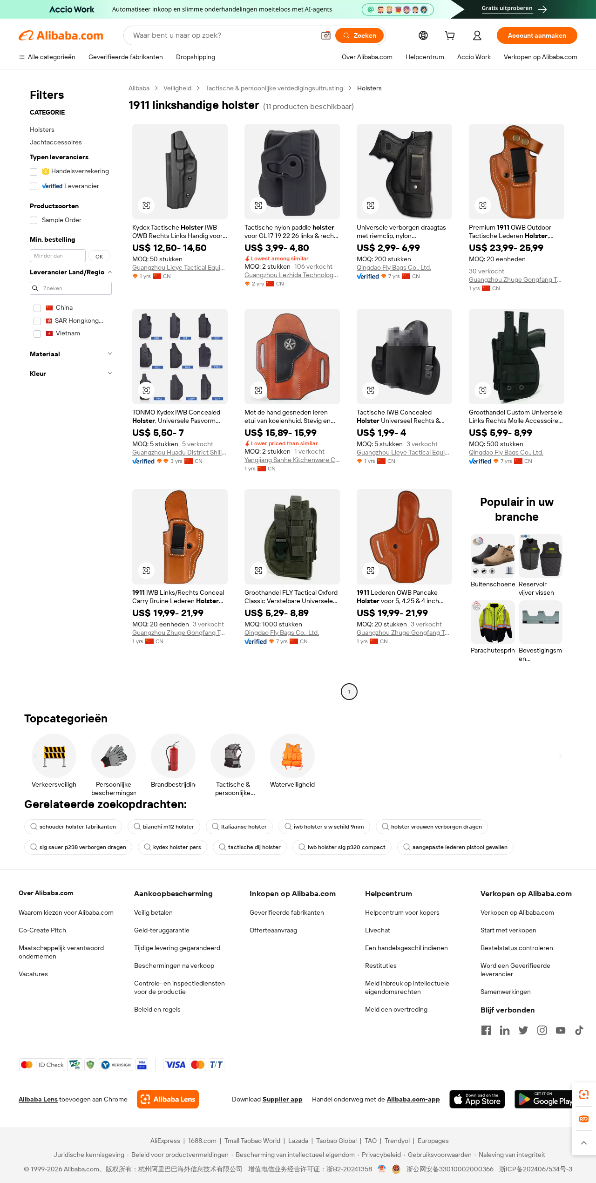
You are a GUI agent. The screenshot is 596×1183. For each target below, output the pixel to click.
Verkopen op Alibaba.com (517, 912)
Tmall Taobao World (252, 1140)
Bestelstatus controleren (517, 948)
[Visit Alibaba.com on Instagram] (542, 1030)
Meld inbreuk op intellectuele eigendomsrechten (407, 987)
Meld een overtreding (396, 1009)
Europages (433, 1140)
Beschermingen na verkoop (174, 965)
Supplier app (283, 1099)
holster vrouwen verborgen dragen (436, 826)
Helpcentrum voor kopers (402, 912)
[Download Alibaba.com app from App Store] (477, 1099)
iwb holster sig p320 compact (347, 847)
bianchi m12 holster (168, 826)
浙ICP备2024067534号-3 (535, 1169)
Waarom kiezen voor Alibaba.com (66, 912)
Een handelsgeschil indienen (406, 948)
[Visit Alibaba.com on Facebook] (486, 1030)
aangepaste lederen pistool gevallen (460, 847)
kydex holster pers (177, 847)
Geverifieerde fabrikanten (287, 912)
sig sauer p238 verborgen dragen (83, 847)
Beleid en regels (157, 1009)
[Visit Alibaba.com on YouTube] (560, 1030)
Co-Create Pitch (42, 930)
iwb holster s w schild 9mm (329, 826)
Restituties (381, 965)
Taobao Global (336, 1140)
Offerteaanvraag (273, 930)
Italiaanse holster (244, 826)
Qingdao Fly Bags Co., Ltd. (394, 267)
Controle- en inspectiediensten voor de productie (179, 987)
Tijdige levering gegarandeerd (177, 948)
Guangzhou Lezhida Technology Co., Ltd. (292, 275)
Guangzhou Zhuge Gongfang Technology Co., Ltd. (516, 279)
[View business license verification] (382, 1169)
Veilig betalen (153, 912)
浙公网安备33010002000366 (450, 1169)
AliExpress (165, 1140)
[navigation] (70, 391)
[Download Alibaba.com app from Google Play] (546, 1099)
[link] (584, 1094)
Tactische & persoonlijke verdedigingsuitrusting (274, 88)
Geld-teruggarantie (162, 930)
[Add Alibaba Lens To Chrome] (168, 1099)
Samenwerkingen (506, 991)
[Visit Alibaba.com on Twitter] (523, 1030)
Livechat (377, 930)
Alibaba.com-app (413, 1099)
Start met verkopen (508, 930)
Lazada (298, 1140)
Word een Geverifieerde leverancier (515, 970)
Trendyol (397, 1140)
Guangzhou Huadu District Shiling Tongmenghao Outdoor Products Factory (180, 452)
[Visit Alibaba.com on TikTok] (579, 1030)
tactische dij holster (254, 847)
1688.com (202, 1140)
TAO (371, 1140)
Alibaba (139, 88)
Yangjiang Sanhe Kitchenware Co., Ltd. (292, 459)
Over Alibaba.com (46, 893)
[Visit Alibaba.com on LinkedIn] (504, 1030)
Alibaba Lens (38, 1099)
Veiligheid (177, 88)
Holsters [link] (369, 88)
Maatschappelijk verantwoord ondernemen (61, 952)
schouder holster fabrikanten (78, 826)
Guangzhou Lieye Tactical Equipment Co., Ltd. (180, 267)
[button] (326, 35)
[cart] (452, 37)
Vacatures (33, 974)
